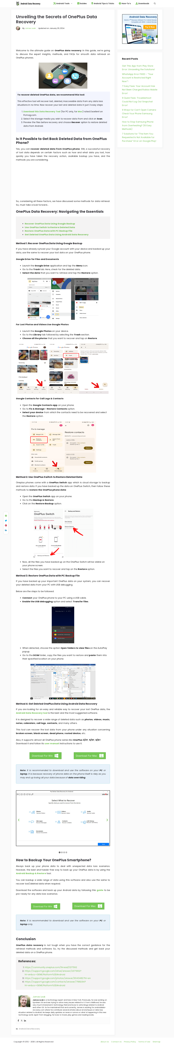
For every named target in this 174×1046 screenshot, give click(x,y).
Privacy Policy (130, 1041)
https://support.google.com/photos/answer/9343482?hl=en (58, 978)
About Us (105, 1041)
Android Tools (63, 3)
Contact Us (116, 1041)
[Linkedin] (25, 1021)
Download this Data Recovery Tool (41, 111)
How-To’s (126, 3)
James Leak (30, 28)
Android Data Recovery (29, 1029)
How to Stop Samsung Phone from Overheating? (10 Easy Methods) (137, 125)
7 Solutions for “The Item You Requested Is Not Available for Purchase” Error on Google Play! (139, 137)
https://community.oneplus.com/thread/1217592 (51, 967)
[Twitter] (22, 1021)
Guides (83, 3)
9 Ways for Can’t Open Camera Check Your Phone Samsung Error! (139, 113)
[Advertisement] (63, 40)
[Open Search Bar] (155, 3)
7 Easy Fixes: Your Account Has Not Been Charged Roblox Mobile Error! (139, 90)
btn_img (24, 758)
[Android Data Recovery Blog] (28, 3)
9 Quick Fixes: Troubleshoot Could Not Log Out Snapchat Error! (137, 101)
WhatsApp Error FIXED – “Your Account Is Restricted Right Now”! (137, 78)
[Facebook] (18, 1021)
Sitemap (156, 1041)
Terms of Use (144, 1041)
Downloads (143, 3)
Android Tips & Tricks (103, 3)
